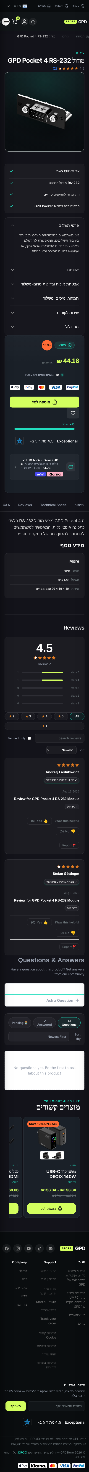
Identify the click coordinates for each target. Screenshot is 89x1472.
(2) (55, 68)
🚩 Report (69, 845)
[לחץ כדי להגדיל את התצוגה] (44, 112)
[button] (44, 467)
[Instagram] (17, 1248)
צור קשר (21, 1304)
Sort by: (78, 1037)
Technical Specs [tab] (53, 505)
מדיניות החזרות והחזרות (46, 1365)
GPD (67, 571)
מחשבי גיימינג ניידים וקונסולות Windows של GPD (75, 1277)
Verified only (17, 738)
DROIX (22, 1452)
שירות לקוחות (68, 312)
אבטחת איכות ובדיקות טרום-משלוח (50, 284)
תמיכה (42, 6)
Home (22, 1271)
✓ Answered (44, 1022)
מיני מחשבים (77, 1315)
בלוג (24, 1279)
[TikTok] (39, 1248)
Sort (81, 750)
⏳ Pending (20, 1023)
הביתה (80, 36)
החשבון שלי (48, 1279)
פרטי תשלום (69, 225)
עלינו (24, 1296)
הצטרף (15, 1406)
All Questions (69, 1022)
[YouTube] (28, 1248)
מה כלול (72, 326)
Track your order (48, 1321)
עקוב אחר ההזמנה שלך (48, 1291)
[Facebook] (6, 1248)
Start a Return (46, 1302)
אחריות (73, 269)
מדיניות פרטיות (46, 1346)
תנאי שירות (49, 1354)
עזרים (65, 36)
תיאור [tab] (79, 505)
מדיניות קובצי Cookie (47, 1335)
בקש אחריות (48, 1310)
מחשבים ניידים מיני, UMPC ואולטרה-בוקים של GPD (75, 1299)
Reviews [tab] (25, 505)
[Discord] (50, 1248)
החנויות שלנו (48, 1271)
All (77, 716)
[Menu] (6, 22)
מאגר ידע (21, 1287)
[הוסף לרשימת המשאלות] (73, 413)
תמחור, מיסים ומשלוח (61, 298)
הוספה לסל (41, 402)
